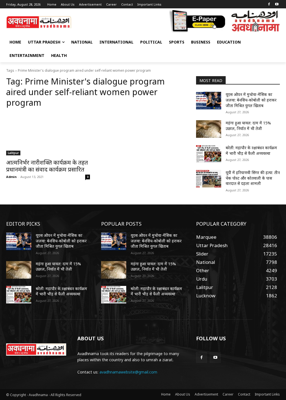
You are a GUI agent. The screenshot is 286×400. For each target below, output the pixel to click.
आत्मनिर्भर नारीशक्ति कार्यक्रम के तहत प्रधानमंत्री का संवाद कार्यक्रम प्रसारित (47, 165)
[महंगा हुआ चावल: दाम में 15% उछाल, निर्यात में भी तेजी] (208, 129)
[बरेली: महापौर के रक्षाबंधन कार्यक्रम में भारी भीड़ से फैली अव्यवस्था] (208, 154)
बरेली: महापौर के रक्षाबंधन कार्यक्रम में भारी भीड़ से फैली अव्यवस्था (251, 150)
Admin (11, 177)
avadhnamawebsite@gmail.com (128, 372)
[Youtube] (276, 4)
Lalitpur (13, 153)
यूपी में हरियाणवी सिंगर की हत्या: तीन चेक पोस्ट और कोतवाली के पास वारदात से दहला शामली (253, 178)
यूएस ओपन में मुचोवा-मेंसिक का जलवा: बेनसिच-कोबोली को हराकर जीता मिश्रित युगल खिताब (251, 100)
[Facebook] (269, 4)
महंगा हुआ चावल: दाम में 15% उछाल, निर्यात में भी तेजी (248, 125)
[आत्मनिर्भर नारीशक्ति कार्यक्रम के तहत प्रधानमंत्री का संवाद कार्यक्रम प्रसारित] (48, 134)
